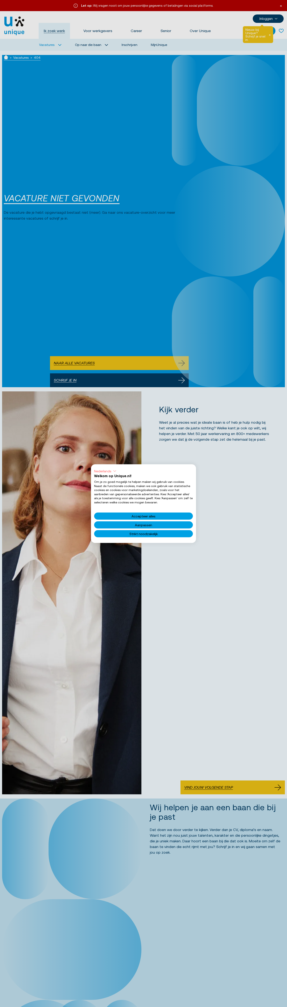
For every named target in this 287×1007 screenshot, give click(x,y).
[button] (105, 471)
